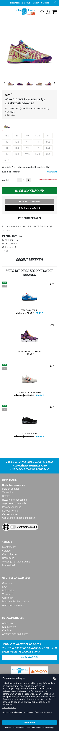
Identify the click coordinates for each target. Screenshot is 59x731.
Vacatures (7, 594)
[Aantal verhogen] (28, 180)
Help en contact (10, 488)
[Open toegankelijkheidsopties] (6, 527)
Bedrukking (8, 558)
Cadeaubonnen (10, 514)
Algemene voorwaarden (14, 503)
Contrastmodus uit (27, 527)
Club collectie (9, 554)
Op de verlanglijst (31, 201)
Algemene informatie (13, 605)
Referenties (8, 590)
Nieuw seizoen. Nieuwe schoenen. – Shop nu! (29, 3)
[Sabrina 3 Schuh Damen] (29, 381)
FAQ (4, 586)
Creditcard (7, 630)
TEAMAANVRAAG (29, 208)
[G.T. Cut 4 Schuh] (29, 422)
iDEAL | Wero (9, 626)
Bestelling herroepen (13, 485)
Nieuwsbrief (8, 565)
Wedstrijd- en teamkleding (16, 561)
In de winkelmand (29, 190)
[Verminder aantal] (19, 180)
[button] (6, 12)
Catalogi (6, 550)
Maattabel (52, 172)
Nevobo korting (10, 510)
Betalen (6, 496)
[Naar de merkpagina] (9, 95)
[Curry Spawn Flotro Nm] (29, 340)
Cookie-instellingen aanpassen (18, 517)
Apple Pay (7, 623)
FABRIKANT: (9, 236)
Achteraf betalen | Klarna (15, 634)
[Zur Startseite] (22, 11)
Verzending (8, 492)
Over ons (7, 583)
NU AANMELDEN (29, 657)
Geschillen (7, 597)
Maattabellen (9, 547)
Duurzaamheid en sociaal (15, 601)
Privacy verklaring (11, 507)
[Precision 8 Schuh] (29, 299)
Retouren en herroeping (14, 499)
